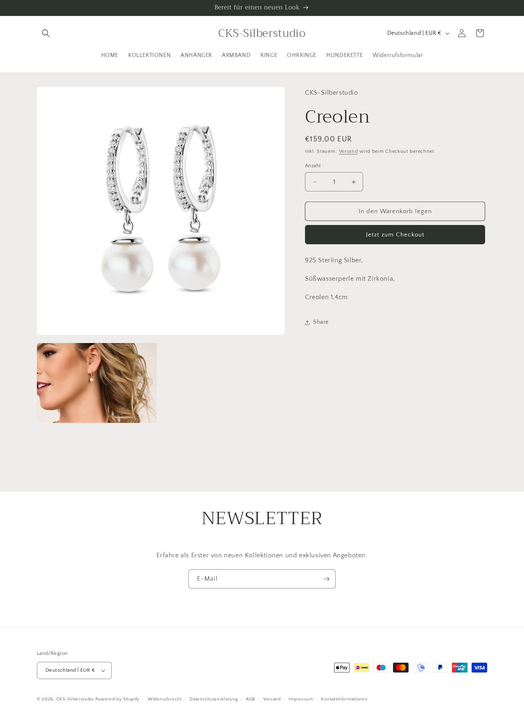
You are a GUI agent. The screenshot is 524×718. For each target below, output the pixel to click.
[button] (46, 33)
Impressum (301, 699)
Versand (348, 151)
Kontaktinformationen (344, 699)
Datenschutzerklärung (214, 699)
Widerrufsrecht (165, 699)
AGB (250, 699)
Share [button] (321, 322)
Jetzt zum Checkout (395, 235)
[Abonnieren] (326, 578)
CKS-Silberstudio (75, 699)
